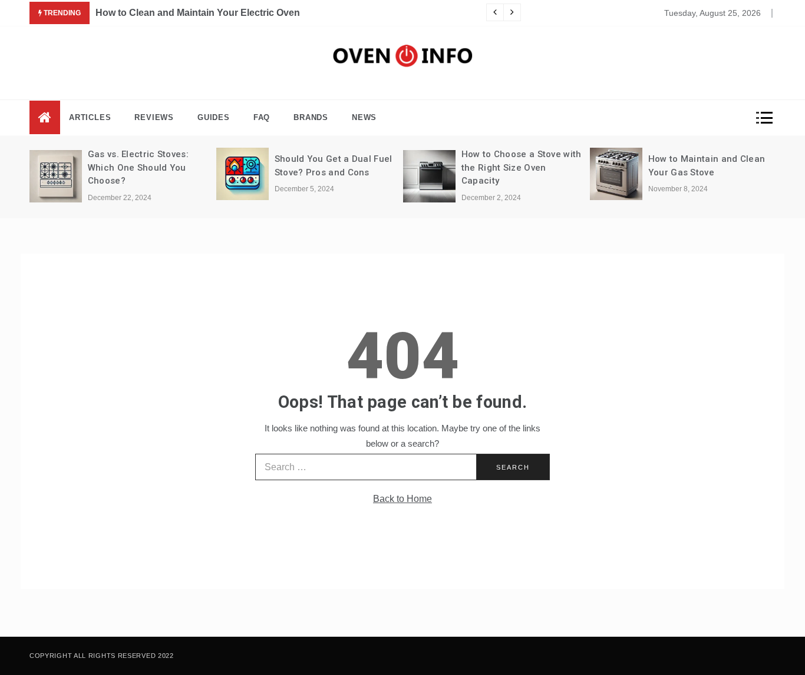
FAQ (261, 117)
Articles (90, 117)
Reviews (154, 117)
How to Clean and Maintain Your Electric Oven (197, 13)
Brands (310, 117)
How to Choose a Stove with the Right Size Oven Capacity (521, 167)
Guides (213, 117)
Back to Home (402, 499)
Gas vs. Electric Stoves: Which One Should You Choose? (138, 167)
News (364, 117)
